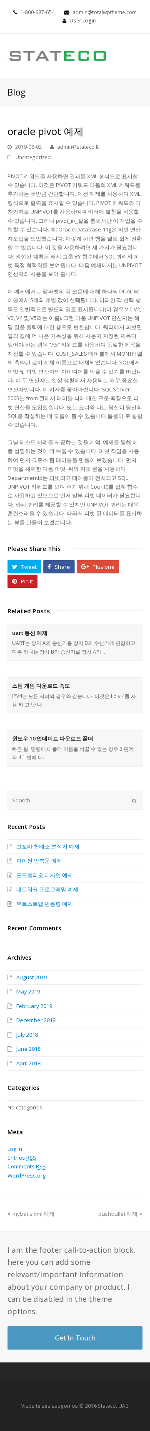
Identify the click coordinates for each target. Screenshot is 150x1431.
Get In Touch (75, 1337)
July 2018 (27, 1034)
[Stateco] (58, 55)
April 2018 (28, 1063)
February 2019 (34, 1006)
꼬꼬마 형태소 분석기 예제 (48, 846)
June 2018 (28, 1048)
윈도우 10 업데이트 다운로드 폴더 (52, 738)
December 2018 (35, 1020)
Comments (27, 1166)
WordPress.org (26, 1175)
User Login (83, 20)
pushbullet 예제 (118, 1213)
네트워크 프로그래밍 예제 (47, 889)
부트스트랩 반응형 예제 (44, 903)
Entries (22, 1157)
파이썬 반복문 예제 (39, 860)
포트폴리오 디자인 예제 (44, 875)
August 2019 (31, 977)
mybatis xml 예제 (33, 1213)
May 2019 (28, 991)
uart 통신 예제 (30, 633)
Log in (15, 1149)
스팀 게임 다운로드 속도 (41, 685)
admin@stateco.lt (78, 146)
